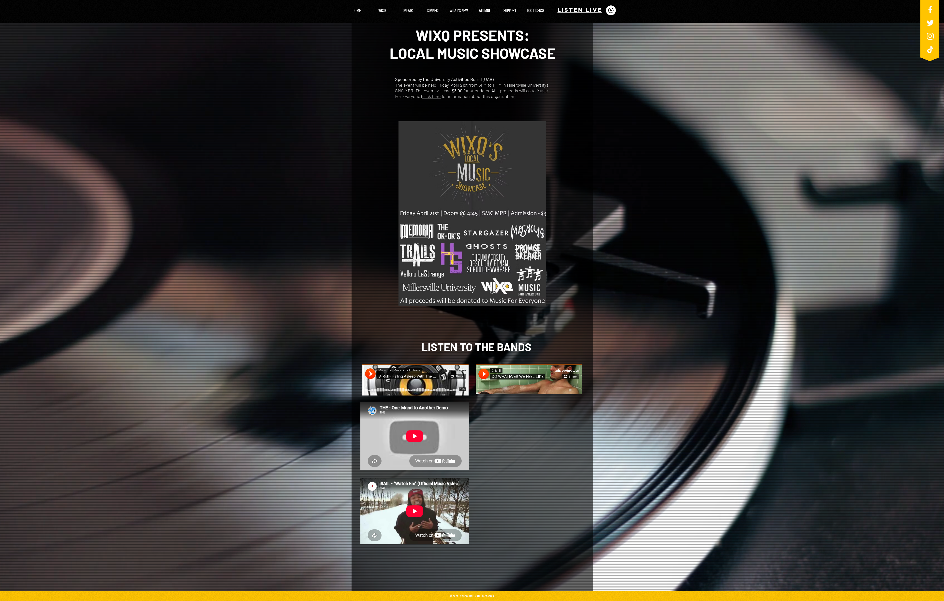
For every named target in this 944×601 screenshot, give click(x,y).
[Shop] (611, 10)
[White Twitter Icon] (930, 23)
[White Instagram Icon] (930, 36)
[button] (382, 10)
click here (431, 96)
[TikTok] (930, 49)
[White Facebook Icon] (930, 9)
